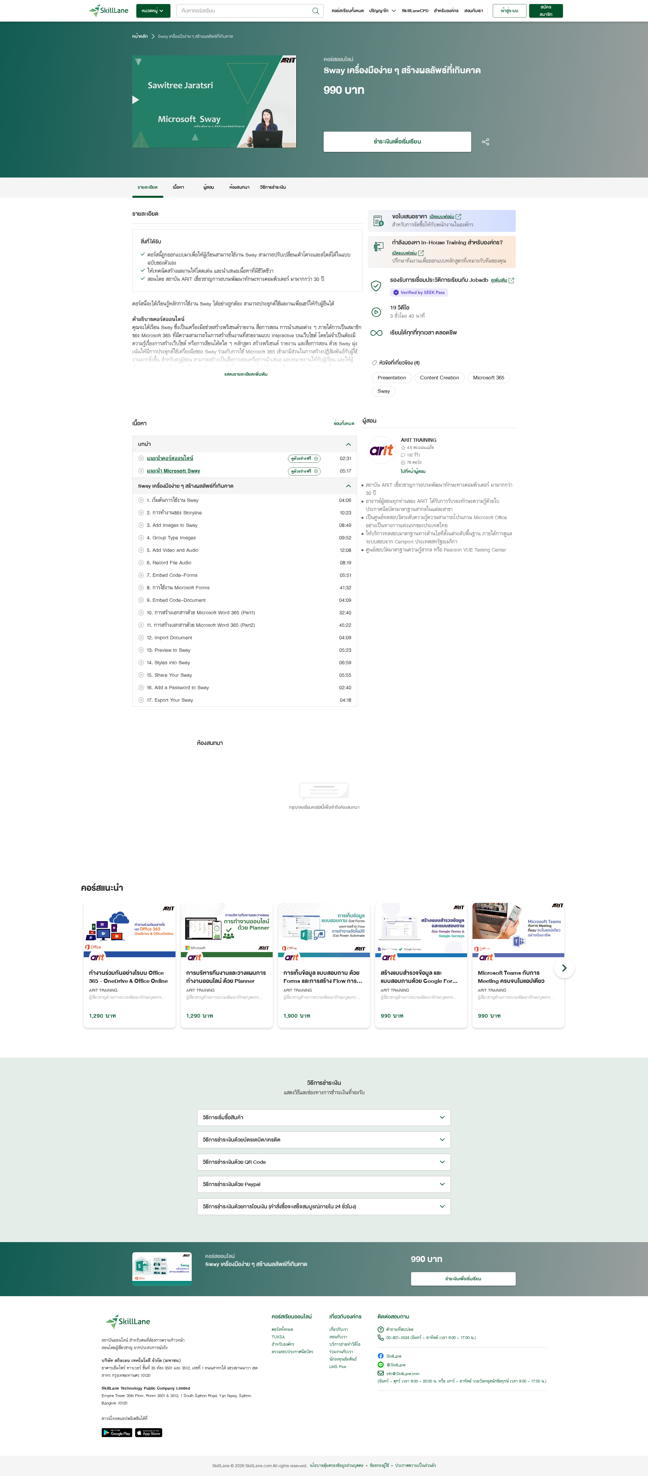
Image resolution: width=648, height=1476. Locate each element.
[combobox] (250, 11)
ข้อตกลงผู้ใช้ (379, 1466)
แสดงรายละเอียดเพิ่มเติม (246, 374)
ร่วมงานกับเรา (341, 1352)
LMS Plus (337, 1367)
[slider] (206, 141)
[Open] (315, 11)
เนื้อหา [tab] (178, 187)
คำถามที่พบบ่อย (399, 1330)
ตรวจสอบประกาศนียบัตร (292, 1352)
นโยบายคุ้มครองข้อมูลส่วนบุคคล (336, 1466)
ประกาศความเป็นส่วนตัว (415, 1466)
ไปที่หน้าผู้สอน (413, 471)
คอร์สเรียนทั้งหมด (348, 11)
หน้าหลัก (140, 36)
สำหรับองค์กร (446, 11)
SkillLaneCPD (415, 11)
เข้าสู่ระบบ (509, 11)
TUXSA (278, 1337)
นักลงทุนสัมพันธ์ (343, 1359)
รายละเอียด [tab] (148, 187)
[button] (392, 377)
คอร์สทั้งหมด (282, 1330)
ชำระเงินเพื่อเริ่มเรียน (397, 141)
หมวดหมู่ (150, 11)
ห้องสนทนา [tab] (239, 187)
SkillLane (393, 1357)
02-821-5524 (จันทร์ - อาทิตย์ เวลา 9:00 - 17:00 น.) (431, 1338)
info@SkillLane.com (403, 1374)
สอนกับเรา (473, 11)
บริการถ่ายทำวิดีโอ (344, 1344)
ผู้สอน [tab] (209, 187)
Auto (256, 141)
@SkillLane (395, 1365)
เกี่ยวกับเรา (338, 1330)
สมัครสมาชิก (546, 11)
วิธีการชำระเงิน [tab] (273, 187)
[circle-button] (564, 968)
